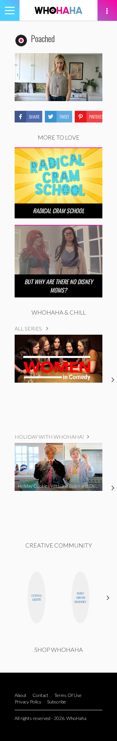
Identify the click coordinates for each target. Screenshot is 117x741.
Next (108, 597)
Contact (40, 695)
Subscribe (56, 701)
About (21, 695)
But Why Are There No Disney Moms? (58, 285)
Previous (9, 597)
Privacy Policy (28, 701)
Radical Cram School (58, 210)
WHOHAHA (58, 10)
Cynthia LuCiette (37, 597)
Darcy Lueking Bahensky (80, 597)
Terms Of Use (68, 695)
